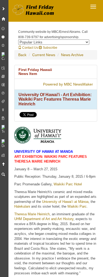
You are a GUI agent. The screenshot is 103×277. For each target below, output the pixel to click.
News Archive (72, 55)
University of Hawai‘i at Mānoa (65, 202)
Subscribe (49, 48)
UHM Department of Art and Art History (43, 219)
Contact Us (29, 48)
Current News (43, 55)
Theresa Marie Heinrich (32, 214)
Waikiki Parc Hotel (68, 184)
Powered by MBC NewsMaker (68, 84)
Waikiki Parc (77, 206)
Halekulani (22, 206)
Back (22, 55)
